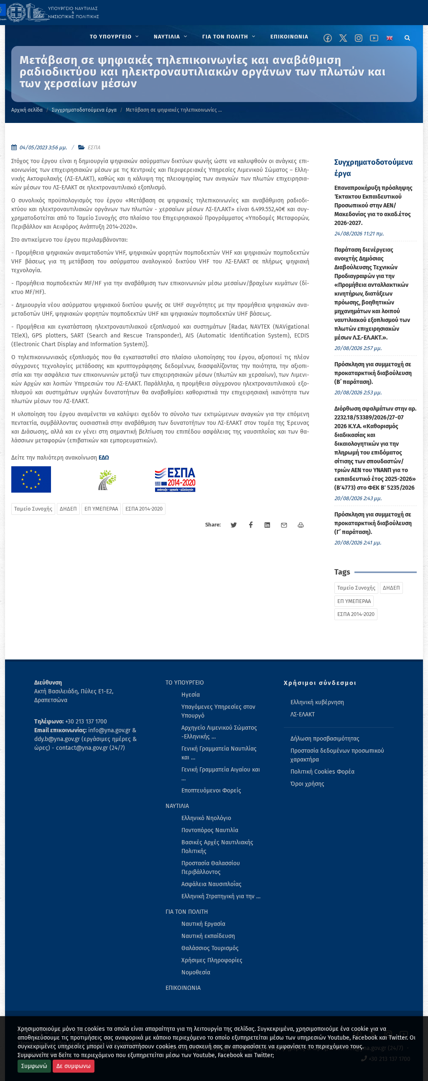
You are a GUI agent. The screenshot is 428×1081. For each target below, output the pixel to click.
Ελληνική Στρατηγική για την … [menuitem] (220, 896)
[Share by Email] (284, 525)
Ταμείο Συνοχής (33, 509)
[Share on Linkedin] (267, 525)
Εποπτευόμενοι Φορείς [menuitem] (211, 790)
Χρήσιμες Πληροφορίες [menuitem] (211, 960)
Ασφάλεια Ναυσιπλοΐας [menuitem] (211, 884)
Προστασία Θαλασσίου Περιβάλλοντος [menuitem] (210, 868)
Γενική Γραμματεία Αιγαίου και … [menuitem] (220, 774)
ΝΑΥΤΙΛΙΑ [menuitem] (177, 806)
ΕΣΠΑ (93, 147)
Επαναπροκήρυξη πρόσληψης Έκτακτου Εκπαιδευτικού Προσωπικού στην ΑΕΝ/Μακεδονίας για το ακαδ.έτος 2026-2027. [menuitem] (373, 205)
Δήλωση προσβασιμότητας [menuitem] (324, 738)
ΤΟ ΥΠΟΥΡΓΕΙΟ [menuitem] (185, 682)
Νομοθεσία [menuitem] (195, 972)
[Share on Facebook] (250, 525)
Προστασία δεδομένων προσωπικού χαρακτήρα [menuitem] (337, 755)
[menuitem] (115, 37)
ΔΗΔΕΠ (68, 509)
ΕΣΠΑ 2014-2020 (144, 509)
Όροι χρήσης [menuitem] (307, 783)
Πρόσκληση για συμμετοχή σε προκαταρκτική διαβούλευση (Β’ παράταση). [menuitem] (373, 373)
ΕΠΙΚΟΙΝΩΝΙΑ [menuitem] (183, 988)
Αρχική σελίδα (27, 110)
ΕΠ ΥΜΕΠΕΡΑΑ (101, 509)
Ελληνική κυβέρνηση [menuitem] (317, 702)
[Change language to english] (389, 38)
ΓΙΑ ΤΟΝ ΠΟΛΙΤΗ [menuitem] (187, 911)
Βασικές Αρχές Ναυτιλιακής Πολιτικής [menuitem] (217, 847)
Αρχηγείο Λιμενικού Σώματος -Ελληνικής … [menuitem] (219, 732)
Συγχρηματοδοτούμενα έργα (84, 110)
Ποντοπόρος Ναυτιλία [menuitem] (209, 830)
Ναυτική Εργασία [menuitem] (203, 924)
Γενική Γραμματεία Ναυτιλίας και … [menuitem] (219, 753)
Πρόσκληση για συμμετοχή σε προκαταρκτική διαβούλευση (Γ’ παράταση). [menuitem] (373, 523)
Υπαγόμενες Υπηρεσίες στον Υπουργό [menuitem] (218, 711)
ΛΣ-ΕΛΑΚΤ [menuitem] (302, 714)
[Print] (301, 525)
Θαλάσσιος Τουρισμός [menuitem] (210, 948)
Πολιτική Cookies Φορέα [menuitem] (322, 771)
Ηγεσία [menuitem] (190, 694)
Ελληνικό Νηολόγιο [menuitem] (206, 818)
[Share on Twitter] (234, 525)
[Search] (407, 36)
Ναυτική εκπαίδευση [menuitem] (208, 936)
